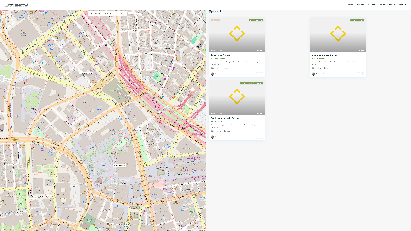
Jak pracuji (372, 5)
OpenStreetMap (194, 230)
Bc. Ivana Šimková (221, 74)
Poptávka (360, 5)
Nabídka (350, 5)
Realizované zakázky (387, 5)
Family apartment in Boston (225, 118)
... (223, 64)
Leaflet (186, 230)
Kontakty (402, 5)
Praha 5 (214, 51)
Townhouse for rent (221, 55)
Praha (220, 51)
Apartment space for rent (325, 55)
